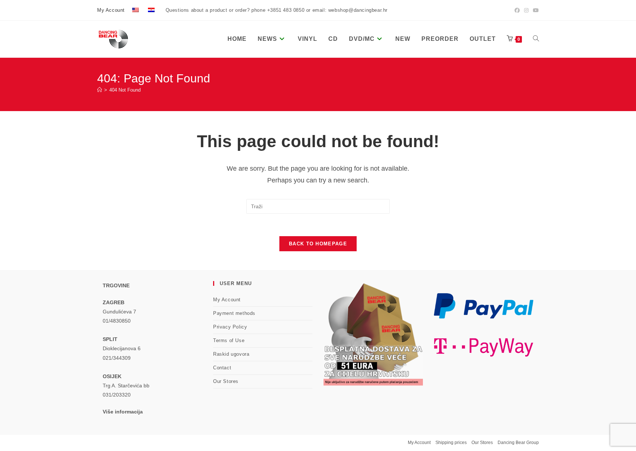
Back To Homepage (318, 243)
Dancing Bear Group (518, 442)
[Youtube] (535, 10)
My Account (111, 10)
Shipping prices (451, 442)
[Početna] (99, 90)
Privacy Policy (230, 327)
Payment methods (234, 313)
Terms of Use (228, 340)
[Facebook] (517, 10)
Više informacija (123, 412)
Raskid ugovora (231, 354)
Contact (222, 367)
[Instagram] (526, 10)
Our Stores (226, 381)
